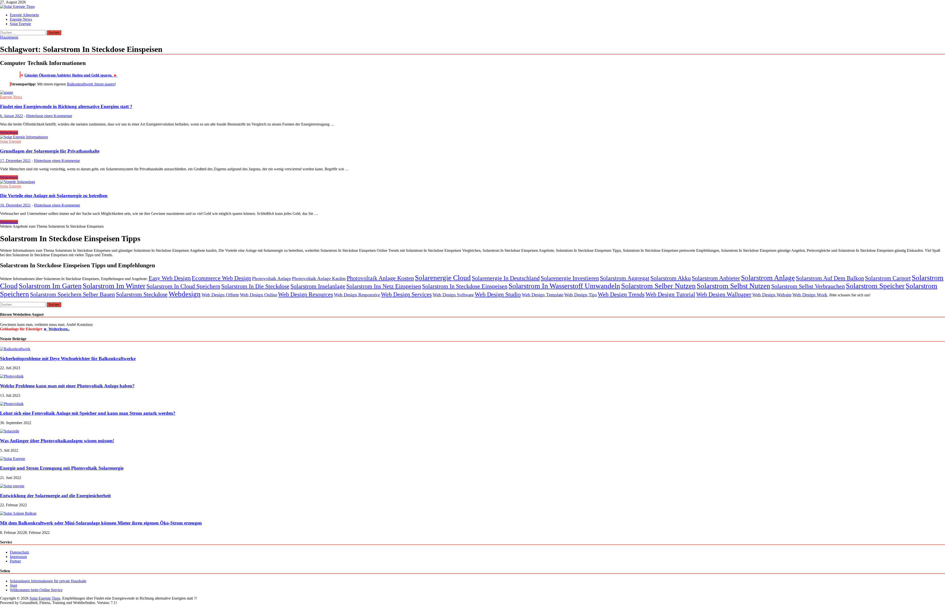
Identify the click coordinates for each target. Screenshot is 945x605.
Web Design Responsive (357, 294)
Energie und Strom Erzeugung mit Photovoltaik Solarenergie (62, 468)
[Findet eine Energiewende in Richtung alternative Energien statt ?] (472, 92)
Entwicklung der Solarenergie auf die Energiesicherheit (55, 495)
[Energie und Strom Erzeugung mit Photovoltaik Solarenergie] (12, 459)
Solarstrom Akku (670, 278)
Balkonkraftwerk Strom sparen (91, 84)
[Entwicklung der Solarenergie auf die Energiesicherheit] (12, 486)
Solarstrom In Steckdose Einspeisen (464, 286)
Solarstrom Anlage (768, 278)
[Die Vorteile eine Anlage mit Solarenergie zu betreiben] (472, 182)
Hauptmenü (9, 37)
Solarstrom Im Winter (114, 286)
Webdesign (185, 294)
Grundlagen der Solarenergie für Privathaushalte (49, 151)
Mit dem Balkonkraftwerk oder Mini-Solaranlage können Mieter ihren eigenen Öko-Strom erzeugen (101, 522)
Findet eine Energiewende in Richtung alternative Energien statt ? (66, 106)
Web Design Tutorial (670, 294)
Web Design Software (453, 294)
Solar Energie (20, 24)
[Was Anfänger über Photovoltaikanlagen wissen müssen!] (9, 431)
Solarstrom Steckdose (142, 294)
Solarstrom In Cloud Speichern (183, 286)
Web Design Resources (305, 294)
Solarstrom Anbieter (716, 278)
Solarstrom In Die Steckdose (255, 286)
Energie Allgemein (24, 15)
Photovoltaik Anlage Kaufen (319, 278)
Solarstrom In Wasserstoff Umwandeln (564, 286)
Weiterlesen (9, 132)
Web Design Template (542, 294)
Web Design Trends (621, 294)
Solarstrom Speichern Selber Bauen (72, 294)
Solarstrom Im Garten (50, 286)
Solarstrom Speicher (875, 286)
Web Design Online (258, 294)
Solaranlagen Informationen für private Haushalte (48, 581)
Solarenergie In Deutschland (506, 278)
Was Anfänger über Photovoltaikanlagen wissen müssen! (57, 440)
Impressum (18, 557)
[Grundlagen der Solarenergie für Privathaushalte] (472, 137)
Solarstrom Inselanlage (317, 286)
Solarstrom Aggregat (624, 278)
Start (13, 585)
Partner (15, 561)
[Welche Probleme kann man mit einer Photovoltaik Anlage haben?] (12, 376)
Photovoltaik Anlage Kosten (380, 278)
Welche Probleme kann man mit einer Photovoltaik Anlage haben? (67, 385)
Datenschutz (19, 552)
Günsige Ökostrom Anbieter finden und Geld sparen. (70, 75)
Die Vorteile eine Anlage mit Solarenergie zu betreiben (54, 195)
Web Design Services (406, 294)
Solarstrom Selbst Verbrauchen (808, 286)
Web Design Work (809, 294)
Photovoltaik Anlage (271, 278)
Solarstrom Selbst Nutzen (733, 286)
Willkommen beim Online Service (36, 590)
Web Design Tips (580, 294)
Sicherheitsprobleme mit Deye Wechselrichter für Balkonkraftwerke (68, 358)
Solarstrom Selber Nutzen (658, 286)
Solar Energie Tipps (45, 598)
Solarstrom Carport (888, 278)
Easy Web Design (170, 278)
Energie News (21, 19)
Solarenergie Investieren (570, 278)
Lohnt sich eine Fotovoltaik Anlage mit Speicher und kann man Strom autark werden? (87, 413)
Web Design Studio (498, 294)
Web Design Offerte (220, 294)
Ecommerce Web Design (221, 278)
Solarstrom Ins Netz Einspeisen (383, 286)
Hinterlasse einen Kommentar (49, 116)
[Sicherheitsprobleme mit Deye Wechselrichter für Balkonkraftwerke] (15, 349)
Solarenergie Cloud (443, 278)
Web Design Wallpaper (723, 294)
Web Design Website (771, 294)
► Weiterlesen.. (57, 329)
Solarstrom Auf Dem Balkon (830, 278)
